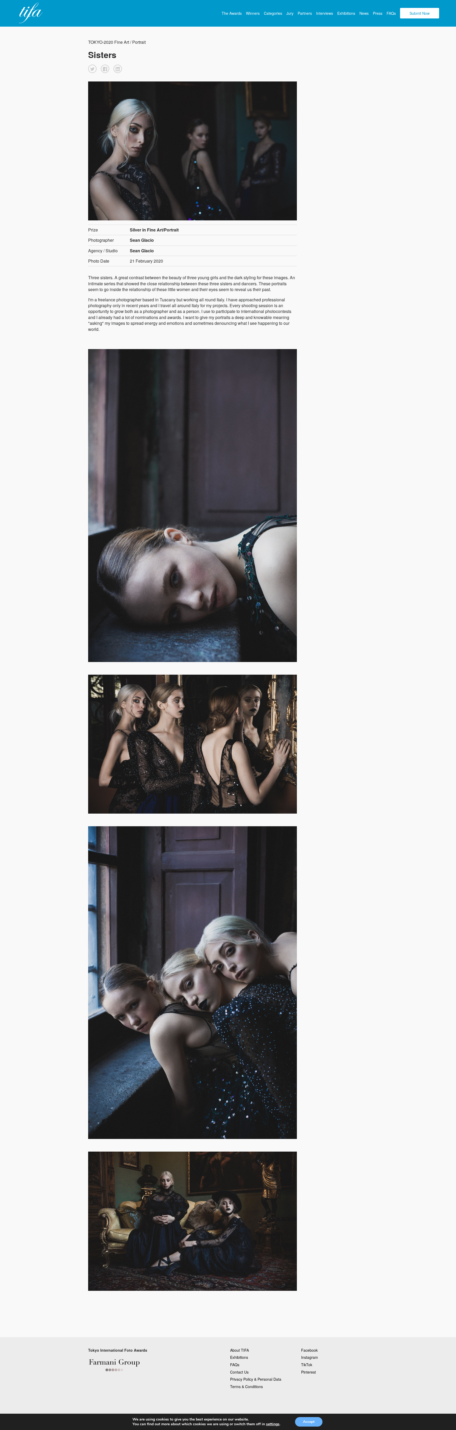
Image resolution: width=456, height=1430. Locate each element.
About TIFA (239, 1350)
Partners (305, 13)
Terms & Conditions (246, 1386)
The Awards (232, 13)
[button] (92, 69)
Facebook (309, 1350)
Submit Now (420, 13)
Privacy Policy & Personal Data (255, 1379)
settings (272, 1424)
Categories (273, 13)
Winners (253, 13)
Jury (289, 13)
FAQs (391, 13)
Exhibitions (346, 13)
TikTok (306, 1364)
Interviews (324, 13)
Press (377, 13)
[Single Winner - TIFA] (30, 13)
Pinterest (308, 1372)
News (364, 13)
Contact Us (239, 1372)
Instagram (309, 1357)
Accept (309, 1421)
